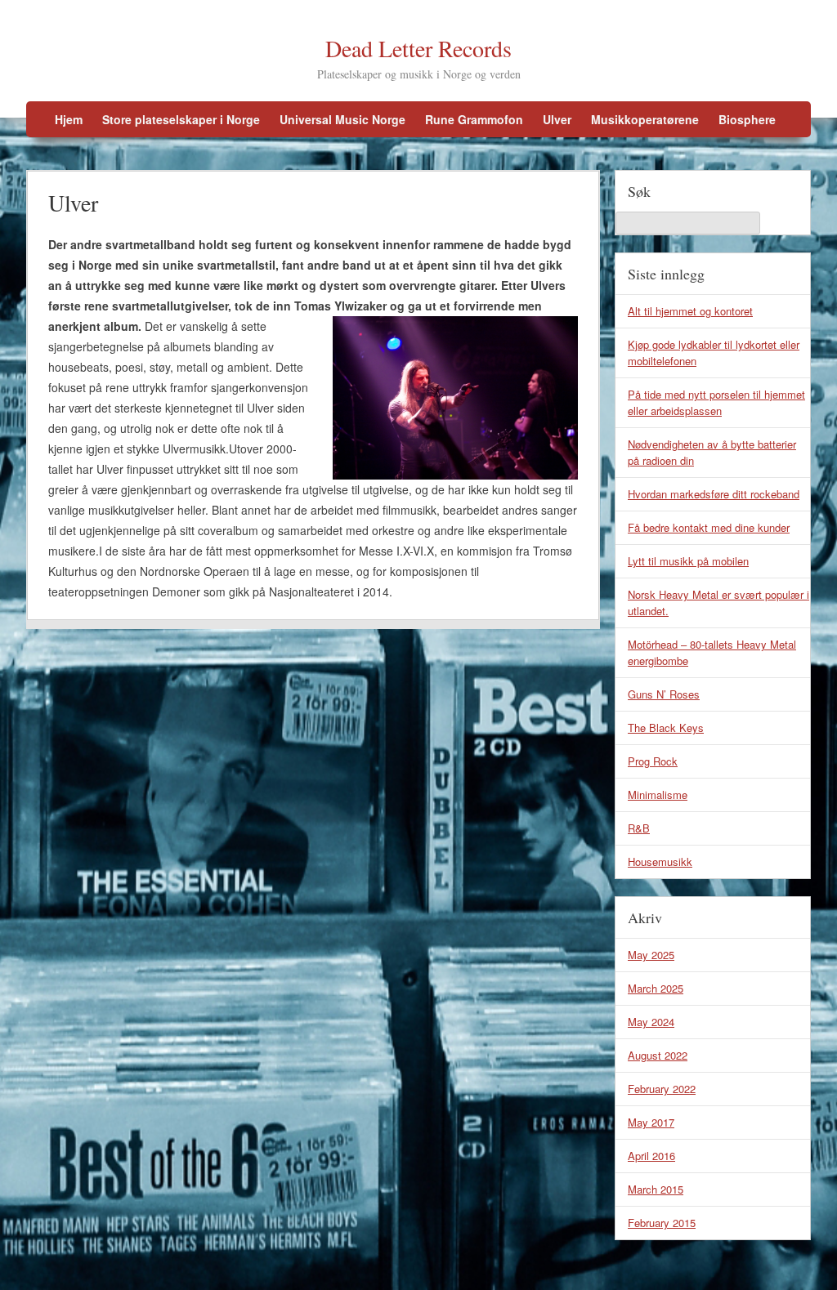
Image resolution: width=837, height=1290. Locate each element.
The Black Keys (666, 727)
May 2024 (651, 1021)
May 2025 (651, 954)
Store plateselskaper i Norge (181, 119)
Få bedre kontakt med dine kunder (709, 527)
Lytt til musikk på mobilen (688, 561)
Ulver (557, 119)
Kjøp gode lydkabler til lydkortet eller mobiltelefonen (713, 352)
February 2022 (662, 1088)
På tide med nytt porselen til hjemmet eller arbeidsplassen (716, 402)
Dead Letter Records (418, 48)
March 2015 (655, 1189)
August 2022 (657, 1055)
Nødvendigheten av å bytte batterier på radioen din (712, 452)
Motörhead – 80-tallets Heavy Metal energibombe (712, 652)
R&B (639, 828)
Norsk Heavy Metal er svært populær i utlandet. (718, 602)
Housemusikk (660, 861)
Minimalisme (657, 794)
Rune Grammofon (474, 119)
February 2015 (662, 1222)
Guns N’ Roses (664, 694)
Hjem (69, 119)
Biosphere (747, 119)
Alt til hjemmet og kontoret (690, 311)
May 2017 (651, 1122)
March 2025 (655, 988)
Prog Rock (653, 761)
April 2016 (651, 1155)
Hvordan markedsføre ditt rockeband (713, 494)
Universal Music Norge (342, 119)
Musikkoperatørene (645, 119)
